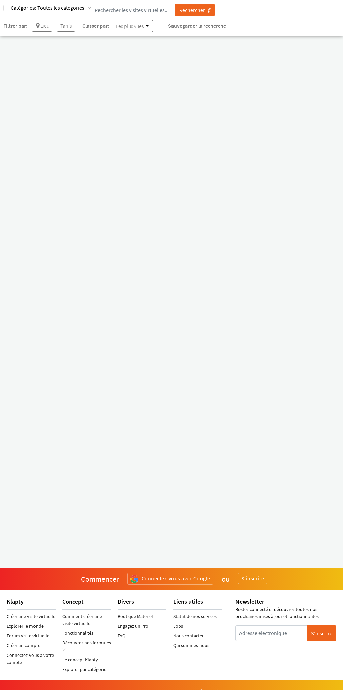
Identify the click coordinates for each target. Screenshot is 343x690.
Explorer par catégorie (84, 669)
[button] (47, 8)
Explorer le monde (25, 626)
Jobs (178, 626)
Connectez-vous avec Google (176, 578)
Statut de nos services (195, 616)
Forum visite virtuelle (28, 636)
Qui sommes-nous (191, 645)
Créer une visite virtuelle (31, 616)
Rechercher (193, 10)
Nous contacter (188, 636)
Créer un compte (23, 645)
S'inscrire (252, 578)
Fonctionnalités (77, 633)
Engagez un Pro (133, 626)
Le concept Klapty (80, 660)
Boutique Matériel (135, 616)
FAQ (121, 636)
